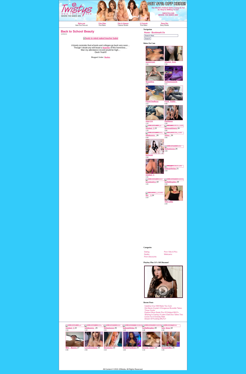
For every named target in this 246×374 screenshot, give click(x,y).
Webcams (168, 254)
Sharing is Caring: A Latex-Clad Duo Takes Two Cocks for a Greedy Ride (164, 315)
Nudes (107, 57)
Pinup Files (164, 23)
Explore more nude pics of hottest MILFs (161, 312)
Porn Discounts (150, 257)
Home (147, 32)
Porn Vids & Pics (170, 252)
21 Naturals (144, 23)
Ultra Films (102, 23)
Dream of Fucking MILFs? (155, 319)
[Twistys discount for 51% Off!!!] (123, 20)
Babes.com (81, 23)
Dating (146, 252)
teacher (106, 48)
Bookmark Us (158, 32)
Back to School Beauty (77, 31)
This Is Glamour (123, 23)
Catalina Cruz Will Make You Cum (158, 306)
